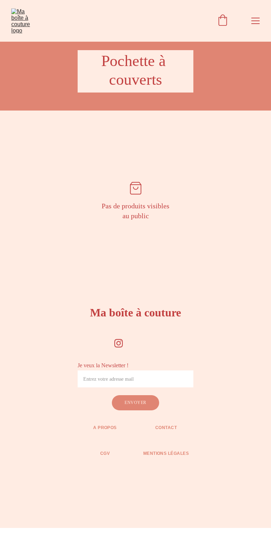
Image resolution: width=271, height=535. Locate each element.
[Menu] (255, 21)
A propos (105, 427)
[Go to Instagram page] (118, 343)
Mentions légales (166, 453)
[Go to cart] (223, 21)
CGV (105, 453)
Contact (166, 427)
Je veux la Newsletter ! (103, 365)
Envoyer (135, 402)
